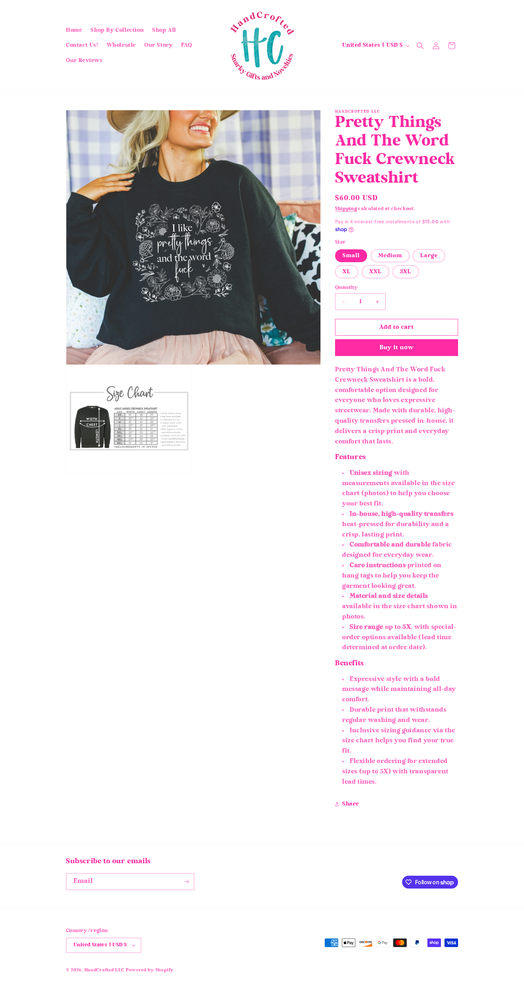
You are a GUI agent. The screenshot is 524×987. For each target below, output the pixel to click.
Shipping (346, 209)
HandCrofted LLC (104, 970)
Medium (390, 256)
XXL (375, 272)
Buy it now (397, 348)
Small (351, 256)
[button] (420, 46)
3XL (405, 272)
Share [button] (350, 804)
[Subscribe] (186, 881)
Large (429, 256)
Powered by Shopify (150, 970)
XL (347, 272)
